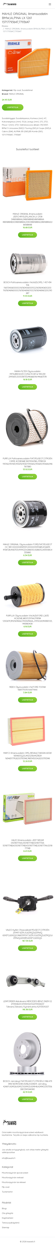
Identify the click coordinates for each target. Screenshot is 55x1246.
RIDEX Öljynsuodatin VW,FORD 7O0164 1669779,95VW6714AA (27, 688)
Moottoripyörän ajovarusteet (15, 1173)
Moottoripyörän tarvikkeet (14, 1182)
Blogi (4, 1208)
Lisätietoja (12, 107)
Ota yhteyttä (7, 1213)
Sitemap (5, 1227)
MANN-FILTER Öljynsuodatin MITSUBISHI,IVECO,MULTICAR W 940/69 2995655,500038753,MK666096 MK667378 (28, 374)
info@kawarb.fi (8, 1158)
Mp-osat (17, 90)
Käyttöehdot (7, 1218)
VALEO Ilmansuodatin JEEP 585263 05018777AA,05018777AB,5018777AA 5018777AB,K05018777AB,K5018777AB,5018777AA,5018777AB (27, 844)
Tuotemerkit (7, 1192)
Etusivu (5, 26)
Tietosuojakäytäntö (10, 1222)
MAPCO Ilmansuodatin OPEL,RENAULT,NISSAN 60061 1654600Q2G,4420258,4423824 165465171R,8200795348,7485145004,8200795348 (27, 756)
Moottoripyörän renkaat (13, 1177)
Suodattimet (27, 90)
